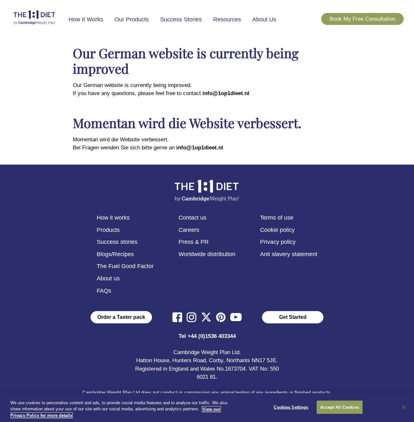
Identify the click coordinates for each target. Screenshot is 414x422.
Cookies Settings (291, 407)
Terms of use (276, 217)
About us (108, 278)
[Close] (404, 407)
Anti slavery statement (288, 254)
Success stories (117, 242)
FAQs (104, 290)
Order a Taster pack (121, 317)
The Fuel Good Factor (125, 266)
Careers (189, 230)
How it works (113, 217)
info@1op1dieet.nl (225, 93)
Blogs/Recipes (115, 254)
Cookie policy (277, 230)
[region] (207, 407)
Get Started (293, 317)
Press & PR (194, 242)
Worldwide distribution (207, 254)
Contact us (192, 217)
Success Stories (181, 19)
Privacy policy (278, 242)
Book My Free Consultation (362, 19)
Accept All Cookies (339, 407)
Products (108, 230)
